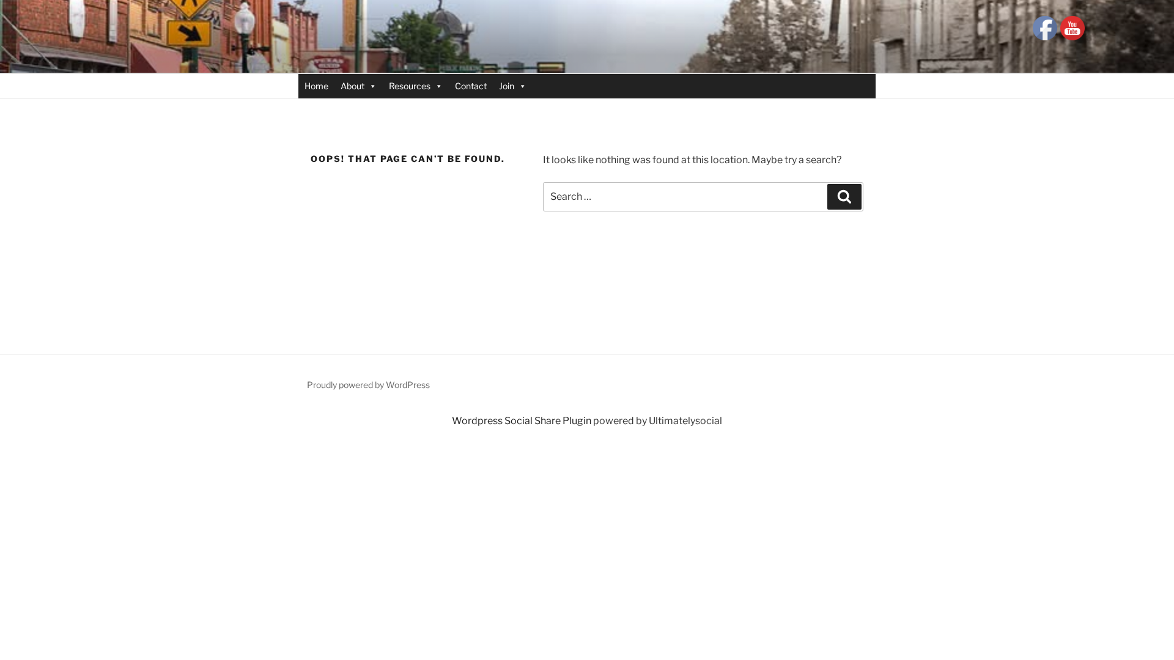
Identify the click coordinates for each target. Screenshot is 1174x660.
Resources (409, 86)
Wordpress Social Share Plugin (522, 421)
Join (506, 86)
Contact (471, 86)
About (352, 86)
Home (316, 86)
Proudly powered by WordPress (368, 385)
